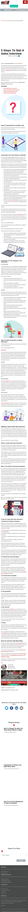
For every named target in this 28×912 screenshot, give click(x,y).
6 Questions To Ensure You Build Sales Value (12, 765)
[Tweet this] (6, 706)
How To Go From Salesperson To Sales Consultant (13, 802)
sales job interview (5, 403)
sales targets (20, 214)
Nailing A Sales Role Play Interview (10, 91)
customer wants (6, 530)
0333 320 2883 (4, 893)
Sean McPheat (15, 55)
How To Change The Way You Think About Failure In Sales (13, 729)
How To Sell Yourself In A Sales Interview (11, 89)
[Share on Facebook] (11, 706)
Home (2, 20)
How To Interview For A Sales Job (10, 88)
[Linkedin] (16, 706)
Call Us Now (14, 6)
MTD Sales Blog (7, 20)
